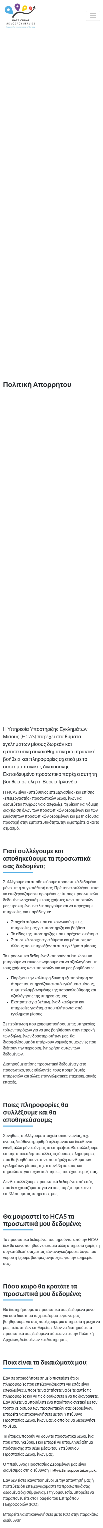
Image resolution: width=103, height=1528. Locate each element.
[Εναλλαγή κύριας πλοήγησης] (93, 16)
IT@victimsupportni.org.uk (73, 1470)
